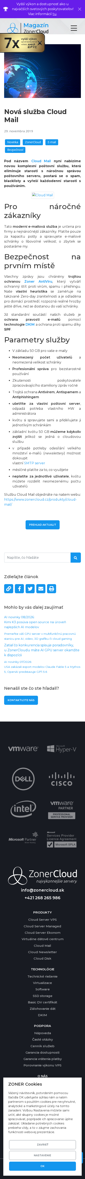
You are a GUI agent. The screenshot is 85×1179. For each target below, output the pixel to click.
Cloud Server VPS (42, 920)
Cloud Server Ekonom (42, 933)
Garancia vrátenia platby (43, 1059)
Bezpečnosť (15, 150)
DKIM (30, 324)
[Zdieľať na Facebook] (19, 588)
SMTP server (34, 463)
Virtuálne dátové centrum (43, 939)
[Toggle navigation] (77, 28)
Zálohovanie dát (42, 1009)
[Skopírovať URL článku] (8, 588)
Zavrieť (42, 1144)
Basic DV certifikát (42, 1002)
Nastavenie (42, 1155)
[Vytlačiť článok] (51, 588)
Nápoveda (42, 1033)
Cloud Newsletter (42, 952)
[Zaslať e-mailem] (40, 588)
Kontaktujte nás (21, 700)
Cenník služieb (42, 1046)
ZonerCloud (33, 142)
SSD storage (42, 996)
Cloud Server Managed (42, 926)
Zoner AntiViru (38, 281)
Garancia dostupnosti (42, 1052)
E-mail (52, 142)
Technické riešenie (42, 976)
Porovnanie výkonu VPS (42, 1065)
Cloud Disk (42, 958)
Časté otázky (42, 1039)
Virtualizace (42, 983)
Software (42, 989)
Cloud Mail (42, 946)
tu (55, 14)
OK (42, 1166)
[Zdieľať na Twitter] (30, 588)
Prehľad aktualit (42, 524)
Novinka (12, 142)
